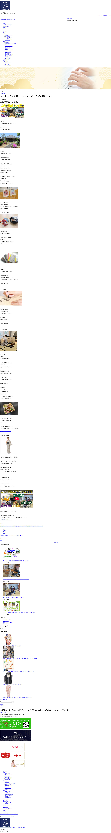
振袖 (4, 32)
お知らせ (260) (6, 621)
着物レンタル (8, 52)
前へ (1, 537)
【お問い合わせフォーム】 (6, 519)
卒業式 (6, 56)
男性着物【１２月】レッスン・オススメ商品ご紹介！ (11, 535)
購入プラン (7, 36)
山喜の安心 (5, 31)
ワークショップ (7, 526)
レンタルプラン (8, 37)
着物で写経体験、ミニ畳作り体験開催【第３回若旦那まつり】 (16, 579)
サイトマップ (15, 814)
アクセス (2, 707)
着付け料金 (7, 47)
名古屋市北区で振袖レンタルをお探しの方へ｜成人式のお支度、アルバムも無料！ (20, 658)
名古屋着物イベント (33, 526)
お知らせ (105, 15)
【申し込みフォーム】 (5, 431)
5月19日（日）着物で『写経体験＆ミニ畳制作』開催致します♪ (16, 560)
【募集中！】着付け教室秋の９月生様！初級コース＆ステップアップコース (18, 671)
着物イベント (40, 526)
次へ (1, 540)
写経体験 (27, 526)
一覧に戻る (2, 93)
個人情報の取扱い (8, 814)
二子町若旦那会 (22, 526)
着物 (4, 41)
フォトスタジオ (6, 59)
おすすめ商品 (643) (7, 619)
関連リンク (2, 814)
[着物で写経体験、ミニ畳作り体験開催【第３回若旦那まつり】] (11, 577)
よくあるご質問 (6, 26)
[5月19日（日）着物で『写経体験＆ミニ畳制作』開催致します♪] (11, 558)
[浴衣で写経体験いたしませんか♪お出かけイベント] (11, 595)
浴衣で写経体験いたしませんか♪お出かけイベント (13, 597)
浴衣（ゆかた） (8, 44)
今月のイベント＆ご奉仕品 (10, 43)
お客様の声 (7, 40)
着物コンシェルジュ (9, 49)
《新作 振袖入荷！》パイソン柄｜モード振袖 (12, 684)
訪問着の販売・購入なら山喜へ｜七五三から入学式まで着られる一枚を (17, 697)
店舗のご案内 (5, 61)
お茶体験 (2, 526)
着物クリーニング (8, 46)
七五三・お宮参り (8, 55)
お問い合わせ (3, 19)
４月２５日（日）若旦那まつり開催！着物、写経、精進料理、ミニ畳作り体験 (19, 612)
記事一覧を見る (3, 699)
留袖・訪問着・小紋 (9, 54)
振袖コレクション (8, 35)
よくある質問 (99, 15)
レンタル (4, 50)
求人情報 (7, 64)
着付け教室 (5, 60)
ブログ (109, 15)
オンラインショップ (7, 65)
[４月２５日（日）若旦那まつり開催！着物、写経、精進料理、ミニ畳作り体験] (11, 610)
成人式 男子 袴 (8, 58)
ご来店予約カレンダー (10, 19)
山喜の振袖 (7, 34)
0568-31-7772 (69, 18)
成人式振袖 (7, 53)
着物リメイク (8, 48)
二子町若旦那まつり (15, 526)
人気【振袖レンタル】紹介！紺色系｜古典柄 (12, 645)
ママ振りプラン (8, 38)
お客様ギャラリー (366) (7, 622)
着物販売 (7, 42)
